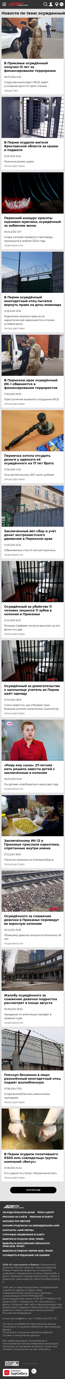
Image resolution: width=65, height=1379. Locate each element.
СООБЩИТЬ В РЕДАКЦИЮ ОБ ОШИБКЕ (26, 1255)
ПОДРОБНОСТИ (13, 245)
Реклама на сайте (15, 1216)
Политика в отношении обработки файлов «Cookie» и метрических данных (28, 1334)
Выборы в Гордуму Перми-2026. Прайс (28, 1250)
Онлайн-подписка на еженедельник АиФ (31, 1225)
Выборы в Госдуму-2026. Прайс (23, 1239)
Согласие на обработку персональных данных (29, 1323)
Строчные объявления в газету (24, 1234)
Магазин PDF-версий (16, 1221)
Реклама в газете (41, 1216)
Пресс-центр (45, 1212)
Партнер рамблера (29, 1364)
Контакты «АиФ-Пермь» (18, 1230)
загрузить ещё (33, 1190)
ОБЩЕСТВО (11, 91)
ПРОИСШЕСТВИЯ (14, 166)
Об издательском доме (19, 1212)
